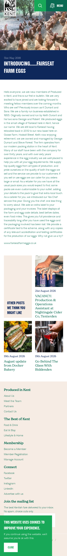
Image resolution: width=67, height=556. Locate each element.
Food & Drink (11, 425)
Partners (8, 406)
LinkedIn (8, 488)
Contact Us (10, 411)
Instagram (9, 483)
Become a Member (15, 449)
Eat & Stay (10, 430)
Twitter (8, 478)
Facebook (9, 473)
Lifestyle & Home (13, 435)
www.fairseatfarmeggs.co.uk (20, 243)
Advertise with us (13, 494)
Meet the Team (12, 401)
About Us (9, 396)
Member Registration (16, 454)
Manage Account (13, 459)
